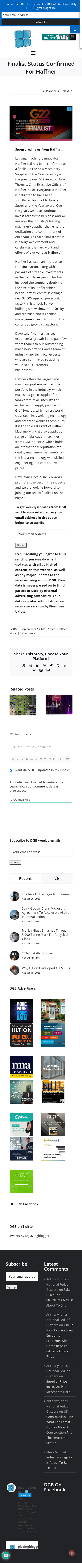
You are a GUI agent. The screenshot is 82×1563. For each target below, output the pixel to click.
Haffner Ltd (23, 164)
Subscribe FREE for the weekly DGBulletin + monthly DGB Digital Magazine (41, 6)
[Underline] (22, 758)
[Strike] (27, 758)
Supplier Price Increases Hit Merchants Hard (58, 1386)
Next (66, 91)
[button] (12, 705)
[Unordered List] (36, 758)
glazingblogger (29, 1547)
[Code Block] (45, 758)
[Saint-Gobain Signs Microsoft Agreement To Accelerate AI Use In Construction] (14, 912)
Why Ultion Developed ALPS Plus (46, 968)
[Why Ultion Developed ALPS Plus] (14, 968)
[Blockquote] (40, 758)
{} (54, 758)
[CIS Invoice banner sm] (59, 36)
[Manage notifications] (72, 1553)
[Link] (49, 758)
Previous (52, 91)
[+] (59, 758)
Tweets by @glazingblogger (30, 1236)
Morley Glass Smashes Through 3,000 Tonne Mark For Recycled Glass (45, 934)
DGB (15, 629)
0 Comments (27, 633)
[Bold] (13, 758)
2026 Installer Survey (37, 953)
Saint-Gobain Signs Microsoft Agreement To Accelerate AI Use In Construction (45, 912)
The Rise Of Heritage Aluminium (45, 894)
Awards (52, 629)
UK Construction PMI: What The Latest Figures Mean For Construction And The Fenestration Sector (59, 1427)
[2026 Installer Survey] (14, 953)
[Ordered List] (31, 758)
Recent (25, 878)
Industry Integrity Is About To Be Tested (59, 1462)
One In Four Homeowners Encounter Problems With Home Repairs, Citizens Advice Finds (60, 1340)
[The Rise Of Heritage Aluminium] (14, 894)
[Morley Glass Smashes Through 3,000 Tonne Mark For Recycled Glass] (14, 935)
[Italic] (17, 758)
